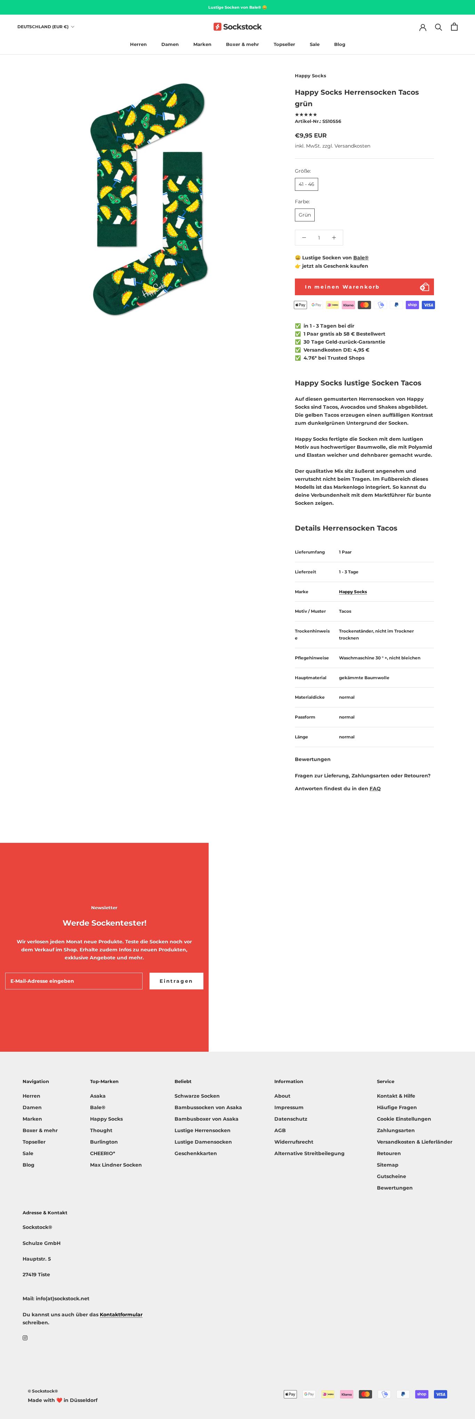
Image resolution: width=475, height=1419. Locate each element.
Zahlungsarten (396, 1130)
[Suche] (438, 26)
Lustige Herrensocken (203, 1130)
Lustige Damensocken (203, 1142)
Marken (202, 44)
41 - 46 (306, 184)
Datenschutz (290, 1119)
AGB (280, 1130)
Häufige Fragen (397, 1107)
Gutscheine (391, 1176)
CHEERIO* (102, 1153)
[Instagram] (25, 1338)
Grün (305, 215)
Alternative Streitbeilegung (309, 1153)
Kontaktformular (121, 1314)
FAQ (375, 788)
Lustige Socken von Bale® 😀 (237, 7)
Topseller (284, 44)
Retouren (389, 1153)
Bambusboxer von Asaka (207, 1119)
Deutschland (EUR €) (43, 26)
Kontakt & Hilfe (396, 1096)
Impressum (289, 1107)
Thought (101, 1130)
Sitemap (387, 1165)
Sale (315, 44)
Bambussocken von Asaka (208, 1107)
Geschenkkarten (196, 1153)
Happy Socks (310, 75)
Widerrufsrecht (293, 1142)
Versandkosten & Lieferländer (414, 1142)
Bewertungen (395, 1188)
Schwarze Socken (197, 1096)
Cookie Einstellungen (404, 1119)
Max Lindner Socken (116, 1165)
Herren (138, 44)
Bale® (361, 257)
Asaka (98, 1096)
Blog (339, 44)
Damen (170, 44)
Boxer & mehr (242, 44)
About (282, 1096)
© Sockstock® (43, 1391)
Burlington (104, 1142)
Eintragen (176, 981)
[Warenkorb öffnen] (454, 27)
